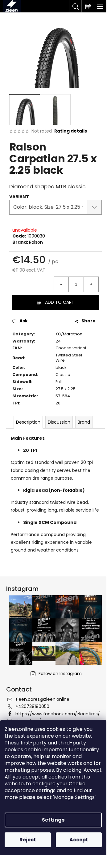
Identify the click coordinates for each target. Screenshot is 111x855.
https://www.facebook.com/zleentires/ (57, 714)
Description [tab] (28, 422)
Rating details (70, 131)
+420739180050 (32, 706)
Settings (53, 819)
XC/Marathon (69, 334)
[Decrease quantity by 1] (61, 284)
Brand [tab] (84, 422)
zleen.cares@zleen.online (42, 699)
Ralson (36, 242)
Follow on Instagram (60, 673)
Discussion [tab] (59, 422)
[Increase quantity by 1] (91, 284)
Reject (27, 839)
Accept (78, 839)
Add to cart (59, 302)
